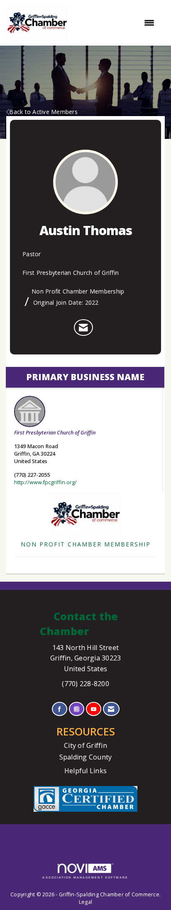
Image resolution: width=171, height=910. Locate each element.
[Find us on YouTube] (93, 709)
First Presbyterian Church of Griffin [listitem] (54, 432)
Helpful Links (85, 770)
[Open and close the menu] (115, 23)
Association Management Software (85, 877)
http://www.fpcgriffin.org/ (45, 482)
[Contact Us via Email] (111, 709)
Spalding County (85, 757)
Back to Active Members (43, 112)
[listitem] (83, 327)
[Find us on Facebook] (59, 709)
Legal (85, 901)
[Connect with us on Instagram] (76, 709)
